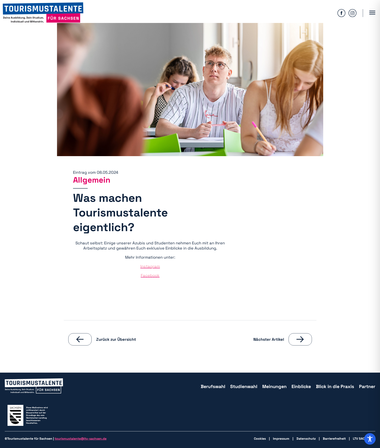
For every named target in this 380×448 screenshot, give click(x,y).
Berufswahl (213, 386)
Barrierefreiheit (334, 439)
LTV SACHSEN (363, 439)
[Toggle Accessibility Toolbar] (370, 439)
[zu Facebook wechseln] (341, 13)
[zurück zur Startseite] (43, 13)
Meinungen (274, 386)
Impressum (281, 439)
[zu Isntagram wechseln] (352, 13)
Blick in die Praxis (335, 386)
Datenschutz (306, 439)
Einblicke (301, 386)
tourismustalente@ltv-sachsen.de (80, 439)
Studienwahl (243, 386)
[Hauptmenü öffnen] (372, 13)
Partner (367, 386)
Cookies (260, 439)
